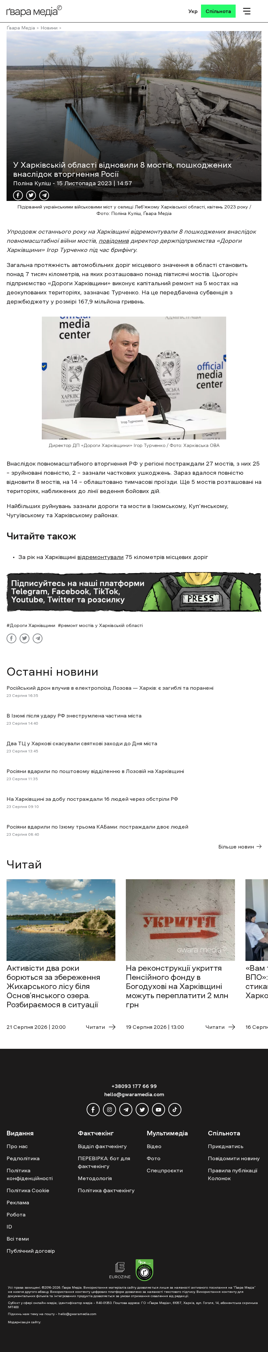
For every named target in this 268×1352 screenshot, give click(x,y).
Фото (153, 1158)
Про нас (17, 1146)
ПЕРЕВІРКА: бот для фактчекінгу (104, 1162)
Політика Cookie (28, 1190)
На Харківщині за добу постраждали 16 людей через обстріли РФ (92, 798)
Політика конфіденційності (30, 1174)
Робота (16, 1214)
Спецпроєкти (165, 1170)
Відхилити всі (145, 1325)
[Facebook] (18, 195)
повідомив (114, 241)
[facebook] (93, 1109)
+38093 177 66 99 (134, 1086)
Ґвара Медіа (21, 27)
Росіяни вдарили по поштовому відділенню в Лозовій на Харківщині (95, 771)
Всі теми (18, 1238)
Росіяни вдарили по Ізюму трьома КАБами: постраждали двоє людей (97, 826)
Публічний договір (31, 1250)
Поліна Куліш (33, 183)
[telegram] (125, 1109)
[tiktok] (174, 1109)
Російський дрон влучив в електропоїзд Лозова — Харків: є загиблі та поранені (110, 687)
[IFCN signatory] (144, 1271)
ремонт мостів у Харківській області (102, 625)
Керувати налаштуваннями (213, 1325)
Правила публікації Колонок (232, 1174)
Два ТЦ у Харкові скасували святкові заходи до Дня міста (82, 743)
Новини (49, 27)
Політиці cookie (38, 1346)
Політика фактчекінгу (106, 1190)
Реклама (18, 1202)
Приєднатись (225, 1146)
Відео (154, 1146)
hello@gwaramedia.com (134, 1094)
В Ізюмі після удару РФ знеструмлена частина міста (75, 715)
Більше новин (236, 846)
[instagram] (109, 1109)
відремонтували (100, 557)
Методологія (95, 1178)
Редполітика (23, 1158)
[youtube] (158, 1109)
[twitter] (142, 1109)
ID (9, 1226)
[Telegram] (44, 195)
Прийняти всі (93, 1325)
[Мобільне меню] (247, 11)
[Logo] (34, 11)
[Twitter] (31, 195)
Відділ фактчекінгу (102, 1146)
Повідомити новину (234, 1158)
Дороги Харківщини (32, 625)
